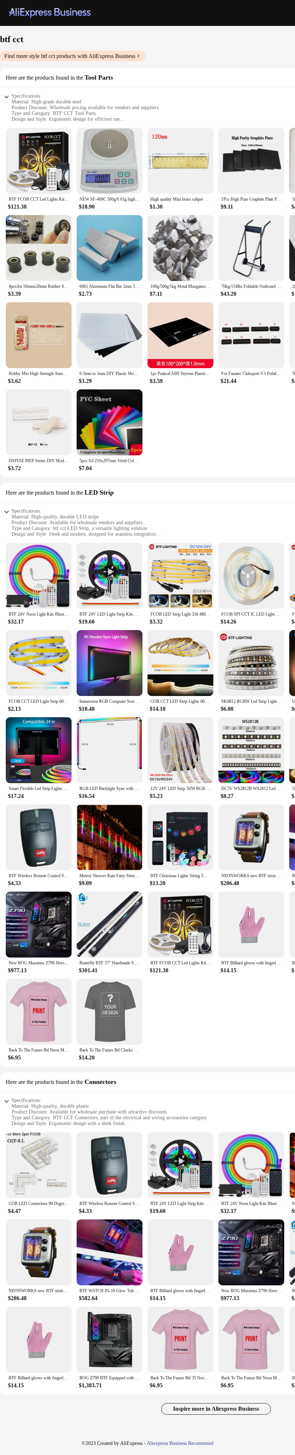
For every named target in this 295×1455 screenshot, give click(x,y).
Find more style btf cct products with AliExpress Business (69, 56)
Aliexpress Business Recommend (180, 1443)
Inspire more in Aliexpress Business (216, 1409)
